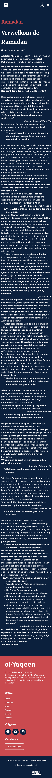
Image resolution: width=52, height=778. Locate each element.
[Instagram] (23, 732)
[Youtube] (15, 732)
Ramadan (12, 22)
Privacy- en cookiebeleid (26, 765)
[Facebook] (8, 732)
